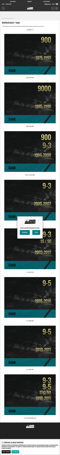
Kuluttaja (24, 232)
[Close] (42, 216)
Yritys (36, 232)
